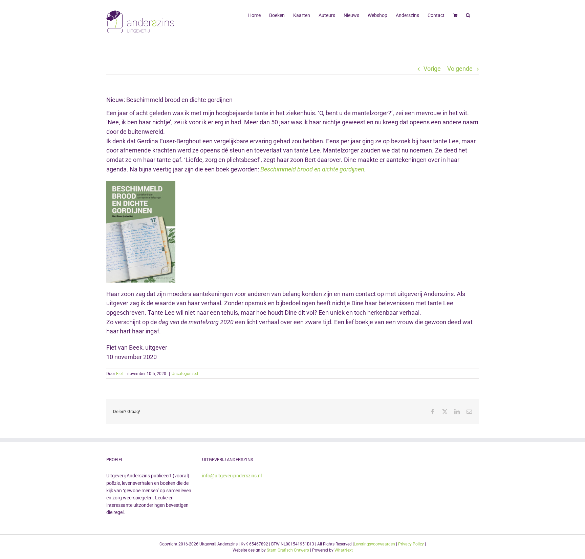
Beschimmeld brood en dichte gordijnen (312, 169)
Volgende (460, 68)
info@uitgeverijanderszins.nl (232, 475)
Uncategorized (185, 373)
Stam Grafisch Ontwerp (288, 550)
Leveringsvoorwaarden (374, 544)
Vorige (432, 68)
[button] (468, 14)
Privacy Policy (411, 544)
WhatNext (343, 550)
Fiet (119, 373)
